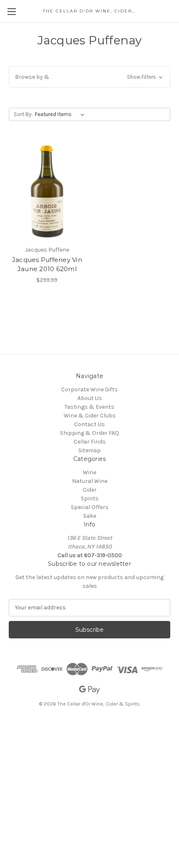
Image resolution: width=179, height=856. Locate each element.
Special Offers (90, 507)
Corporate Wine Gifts (89, 389)
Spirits (90, 498)
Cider (90, 489)
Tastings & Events (89, 406)
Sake (89, 515)
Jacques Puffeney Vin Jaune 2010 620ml (47, 264)
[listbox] (61, 114)
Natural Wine (89, 481)
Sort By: (23, 114)
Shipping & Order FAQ (89, 432)
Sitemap (89, 450)
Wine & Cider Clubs (90, 415)
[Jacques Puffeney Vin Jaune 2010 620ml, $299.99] (47, 191)
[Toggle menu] (11, 11)
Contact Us (89, 424)
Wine (89, 472)
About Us (89, 398)
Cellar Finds (90, 441)
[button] (89, 76)
